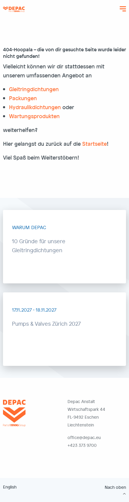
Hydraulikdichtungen (35, 107)
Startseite (94, 143)
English (9, 487)
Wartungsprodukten (34, 116)
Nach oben (115, 487)
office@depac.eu (84, 437)
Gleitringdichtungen (34, 89)
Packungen (23, 98)
